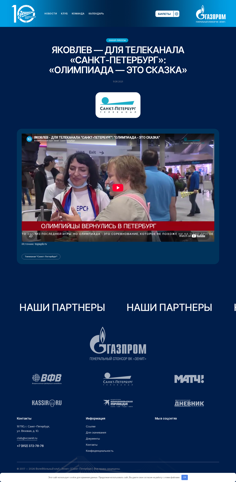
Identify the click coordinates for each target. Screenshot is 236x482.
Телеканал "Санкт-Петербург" (41, 256)
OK (184, 477)
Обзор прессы (117, 40)
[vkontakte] (118, 13)
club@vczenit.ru (27, 438)
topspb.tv (41, 244)
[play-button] (128, 13)
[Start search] (143, 13)
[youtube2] (123, 13)
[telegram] (133, 13)
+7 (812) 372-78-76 (30, 445)
